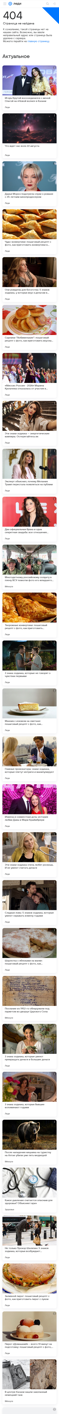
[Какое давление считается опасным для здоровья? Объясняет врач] (29, 1190)
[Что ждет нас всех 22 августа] (29, 135)
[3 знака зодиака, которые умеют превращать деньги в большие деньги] (29, 1046)
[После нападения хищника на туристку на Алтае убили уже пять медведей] (29, 1142)
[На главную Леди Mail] (16, 3)
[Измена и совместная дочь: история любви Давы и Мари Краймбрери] (29, 806)
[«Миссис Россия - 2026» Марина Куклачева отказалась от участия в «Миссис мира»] (29, 375)
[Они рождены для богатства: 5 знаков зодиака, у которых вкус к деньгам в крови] (29, 279)
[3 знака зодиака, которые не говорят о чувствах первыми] (29, 663)
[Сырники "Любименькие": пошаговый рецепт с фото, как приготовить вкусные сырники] (29, 327)
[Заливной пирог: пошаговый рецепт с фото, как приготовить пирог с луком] (29, 1285)
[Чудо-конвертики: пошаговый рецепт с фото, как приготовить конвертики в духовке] (29, 231)
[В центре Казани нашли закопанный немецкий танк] (29, 1381)
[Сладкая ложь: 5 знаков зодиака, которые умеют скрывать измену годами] (29, 902)
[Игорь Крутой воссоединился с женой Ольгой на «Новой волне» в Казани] (29, 87)
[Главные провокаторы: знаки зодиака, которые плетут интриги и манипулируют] (29, 758)
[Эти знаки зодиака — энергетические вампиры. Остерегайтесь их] (29, 423)
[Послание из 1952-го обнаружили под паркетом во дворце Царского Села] (29, 998)
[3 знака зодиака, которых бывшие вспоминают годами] (29, 1094)
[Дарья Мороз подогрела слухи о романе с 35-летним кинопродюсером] (29, 183)
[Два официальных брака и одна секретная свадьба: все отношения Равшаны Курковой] (29, 519)
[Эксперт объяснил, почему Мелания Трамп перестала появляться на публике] (29, 471)
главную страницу (38, 41)
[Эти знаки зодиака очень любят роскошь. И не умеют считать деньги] (29, 854)
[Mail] (10, 3)
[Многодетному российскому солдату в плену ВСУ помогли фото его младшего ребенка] (29, 567)
